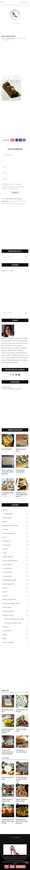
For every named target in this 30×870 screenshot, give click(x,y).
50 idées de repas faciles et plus (8, 778)
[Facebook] (18, 2)
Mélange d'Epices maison (15, 599)
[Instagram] (20, 2)
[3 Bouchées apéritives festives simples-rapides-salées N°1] (22, 484)
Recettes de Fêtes (15, 631)
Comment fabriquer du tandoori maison (7, 800)
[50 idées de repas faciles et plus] (8, 768)
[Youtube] (24, 2)
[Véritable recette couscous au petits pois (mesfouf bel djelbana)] (8, 741)
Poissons (15, 627)
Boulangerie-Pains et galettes (15, 525)
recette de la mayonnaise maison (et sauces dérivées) (8, 730)
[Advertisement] (15, 58)
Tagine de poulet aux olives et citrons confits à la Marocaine (22, 821)
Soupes (15, 638)
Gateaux (15, 592)
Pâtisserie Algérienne (15, 611)
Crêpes (15, 553)
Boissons (15, 522)
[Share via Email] (24, 140)
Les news (15, 596)
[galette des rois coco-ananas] (22, 440)
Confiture (15, 549)
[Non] (27, 863)
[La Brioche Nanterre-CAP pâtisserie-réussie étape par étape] (8, 811)
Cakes (15, 537)
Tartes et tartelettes (15, 642)
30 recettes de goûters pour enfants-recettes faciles (21, 779)
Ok (6, 866)
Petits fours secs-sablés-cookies (16, 623)
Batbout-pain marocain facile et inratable (21, 800)
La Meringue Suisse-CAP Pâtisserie (22, 710)
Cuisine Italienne (15, 576)
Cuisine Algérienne (15, 557)
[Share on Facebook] (16, 140)
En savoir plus (20, 866)
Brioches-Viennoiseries (15, 533)
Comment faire (15, 545)
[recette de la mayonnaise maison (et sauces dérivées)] (8, 720)
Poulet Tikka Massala (7, 449)
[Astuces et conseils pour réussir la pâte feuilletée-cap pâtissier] (8, 461)
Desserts (15, 588)
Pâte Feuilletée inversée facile (7, 710)
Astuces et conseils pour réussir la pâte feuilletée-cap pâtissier (8, 471)
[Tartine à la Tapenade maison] (22, 720)
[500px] (25, 2)
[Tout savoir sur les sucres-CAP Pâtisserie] (22, 741)
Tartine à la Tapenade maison (21, 730)
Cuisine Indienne (15, 572)
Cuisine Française (15, 568)
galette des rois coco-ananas (21, 450)
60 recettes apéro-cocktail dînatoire (20, 471)
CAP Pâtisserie (15, 541)
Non (12, 866)
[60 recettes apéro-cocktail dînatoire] (22, 461)
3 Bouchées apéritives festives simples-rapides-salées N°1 (22, 494)
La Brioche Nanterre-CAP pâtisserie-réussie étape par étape (8, 821)
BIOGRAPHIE (16, 514)
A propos (15, 510)
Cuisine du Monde (15, 564)
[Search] (28, 2)
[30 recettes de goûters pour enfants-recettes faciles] (22, 768)
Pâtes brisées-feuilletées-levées (15, 603)
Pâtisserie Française (15, 615)
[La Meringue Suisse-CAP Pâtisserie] (22, 701)
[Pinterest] (22, 2)
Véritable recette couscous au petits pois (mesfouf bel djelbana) (7, 752)
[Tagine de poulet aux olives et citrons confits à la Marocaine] (22, 811)
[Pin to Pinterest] (20, 140)
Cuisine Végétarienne (15, 584)
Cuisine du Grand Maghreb (15, 560)
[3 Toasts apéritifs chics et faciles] (8, 484)
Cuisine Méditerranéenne (15, 580)
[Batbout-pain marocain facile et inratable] (22, 790)
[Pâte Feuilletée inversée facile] (8, 701)
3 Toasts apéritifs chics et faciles (7, 493)
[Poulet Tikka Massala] (8, 440)
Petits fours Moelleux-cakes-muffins (16, 619)
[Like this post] (13, 140)
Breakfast (15, 529)
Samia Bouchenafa (11, 38)
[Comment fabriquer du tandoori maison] (8, 790)
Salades (15, 635)
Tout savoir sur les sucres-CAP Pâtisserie (21, 751)
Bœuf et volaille (15, 518)
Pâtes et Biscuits (15, 607)
